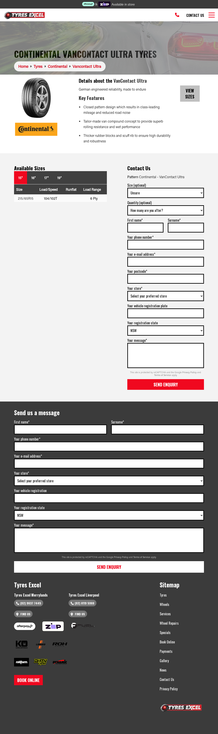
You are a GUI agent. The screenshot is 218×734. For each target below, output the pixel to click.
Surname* (174, 220)
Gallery (164, 660)
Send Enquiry (165, 384)
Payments (166, 651)
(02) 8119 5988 (84, 603)
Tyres (163, 595)
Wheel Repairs (169, 623)
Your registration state (142, 322)
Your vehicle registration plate (147, 305)
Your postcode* (137, 271)
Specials (165, 632)
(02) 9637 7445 (30, 603)
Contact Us (195, 15)
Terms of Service (163, 375)
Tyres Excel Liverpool (84, 595)
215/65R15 (25, 198)
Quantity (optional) (139, 202)
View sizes (189, 93)
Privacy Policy (189, 372)
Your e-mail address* (141, 254)
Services (165, 613)
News (163, 670)
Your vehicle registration (30, 490)
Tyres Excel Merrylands (31, 595)
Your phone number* (140, 237)
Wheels (164, 604)
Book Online (167, 641)
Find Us (25, 614)
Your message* (137, 340)
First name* (135, 220)
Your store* (134, 288)
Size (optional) (136, 185)
